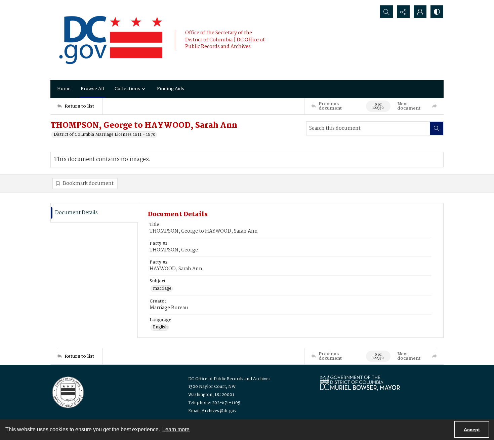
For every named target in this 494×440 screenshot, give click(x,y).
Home (64, 88)
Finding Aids (170, 88)
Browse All (93, 88)
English (160, 327)
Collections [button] (127, 88)
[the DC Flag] (111, 40)
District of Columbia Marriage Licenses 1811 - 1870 (105, 134)
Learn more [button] (176, 429)
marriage (162, 288)
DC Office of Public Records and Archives (229, 379)
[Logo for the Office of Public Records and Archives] (67, 391)
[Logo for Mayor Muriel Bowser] (360, 383)
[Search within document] (436, 128)
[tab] (94, 213)
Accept (472, 429)
